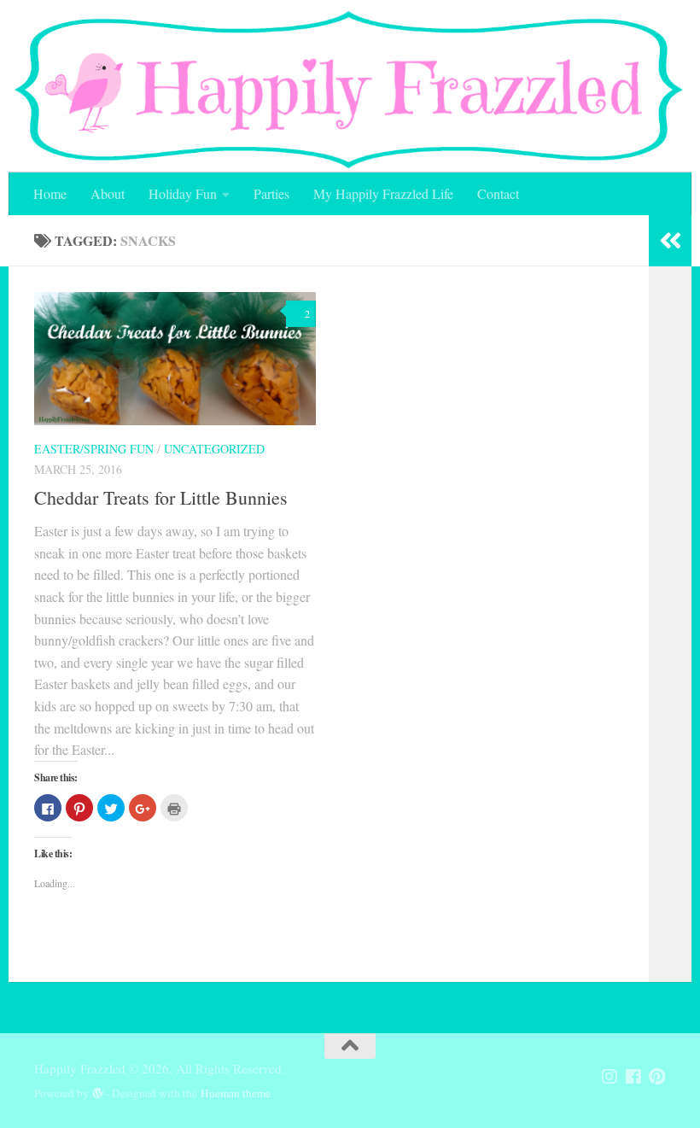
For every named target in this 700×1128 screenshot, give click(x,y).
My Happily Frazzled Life (383, 193)
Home (50, 193)
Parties (271, 193)
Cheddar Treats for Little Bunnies (161, 497)
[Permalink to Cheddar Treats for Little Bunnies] (175, 358)
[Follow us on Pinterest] (657, 1076)
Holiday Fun (183, 193)
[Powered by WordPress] (97, 1093)
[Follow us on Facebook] (633, 1076)
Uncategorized (214, 449)
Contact (498, 193)
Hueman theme (236, 1093)
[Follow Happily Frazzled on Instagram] (609, 1076)
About (107, 193)
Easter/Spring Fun (94, 449)
